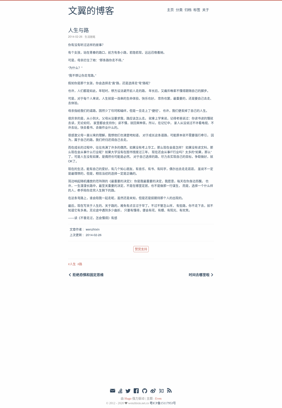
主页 (170, 10)
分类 (179, 10)
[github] (145, 391)
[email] (112, 391)
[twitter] (128, 391)
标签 (196, 10)
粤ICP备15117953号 (163, 403)
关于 (205, 10)
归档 (188, 10)
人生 (73, 264)
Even (158, 398)
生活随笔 (89, 36)
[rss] (169, 391)
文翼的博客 (91, 11)
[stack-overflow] (120, 391)
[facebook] (136, 391)
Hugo (128, 398)
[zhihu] (161, 391)
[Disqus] (141, 333)
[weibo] (153, 391)
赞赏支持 (141, 249)
